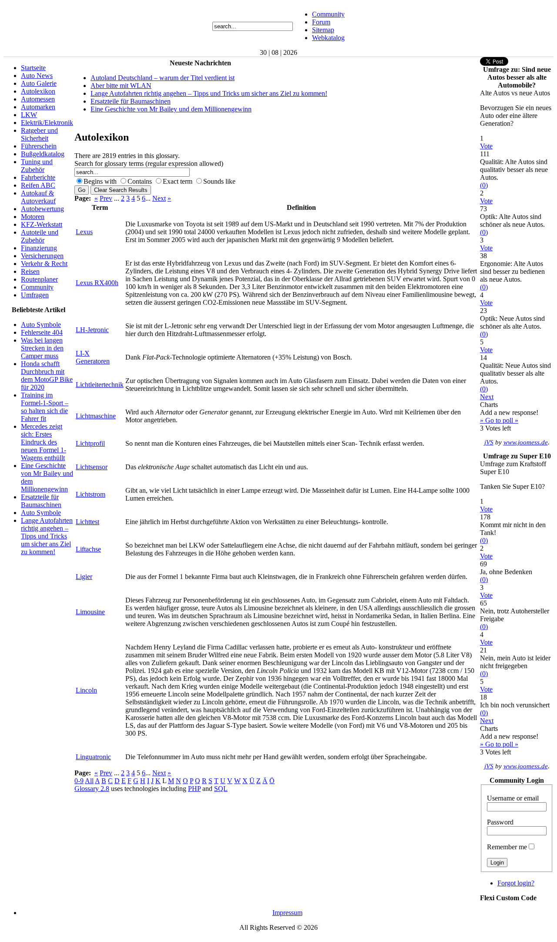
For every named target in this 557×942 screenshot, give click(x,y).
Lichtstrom (90, 494)
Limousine (90, 612)
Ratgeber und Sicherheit (39, 134)
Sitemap (323, 30)
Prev (106, 198)
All (89, 780)
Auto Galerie (39, 83)
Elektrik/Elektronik (47, 122)
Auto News (37, 75)
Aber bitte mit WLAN (121, 85)
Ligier (84, 576)
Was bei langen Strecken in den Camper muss (42, 348)
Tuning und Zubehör (37, 165)
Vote (486, 146)
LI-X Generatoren (93, 357)
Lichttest (87, 521)
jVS (488, 442)
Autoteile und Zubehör (39, 236)
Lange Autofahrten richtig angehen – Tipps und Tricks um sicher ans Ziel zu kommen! (47, 536)
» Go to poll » (499, 420)
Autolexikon (38, 91)
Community (328, 14)
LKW (29, 114)
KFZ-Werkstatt (41, 224)
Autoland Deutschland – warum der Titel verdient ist (163, 77)
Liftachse (88, 549)
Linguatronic (93, 756)
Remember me (507, 847)
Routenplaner (39, 279)
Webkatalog (328, 37)
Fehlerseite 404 (42, 332)
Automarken (38, 107)
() (484, 185)
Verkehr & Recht (44, 263)
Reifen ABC (38, 185)
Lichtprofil (90, 443)
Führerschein (39, 146)
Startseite (33, 67)
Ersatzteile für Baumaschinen (41, 500)
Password (500, 822)
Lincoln (86, 690)
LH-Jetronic (92, 329)
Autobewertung (42, 208)
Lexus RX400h (97, 282)
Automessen (38, 99)
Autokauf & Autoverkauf (38, 197)
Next (159, 198)
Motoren (32, 216)
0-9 (79, 780)
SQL (221, 788)
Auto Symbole (41, 324)
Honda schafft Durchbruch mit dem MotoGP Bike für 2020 (47, 375)
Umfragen (35, 295)
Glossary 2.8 (91, 788)
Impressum (287, 912)
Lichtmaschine (96, 416)
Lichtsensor (91, 467)
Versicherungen (42, 255)
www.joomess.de (525, 442)
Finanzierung (39, 248)
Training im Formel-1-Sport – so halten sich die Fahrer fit (44, 406)
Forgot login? (515, 883)
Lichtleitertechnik (100, 384)
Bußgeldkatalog (42, 154)
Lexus (84, 232)
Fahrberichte (38, 177)
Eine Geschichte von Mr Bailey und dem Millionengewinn (171, 109)
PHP (194, 788)
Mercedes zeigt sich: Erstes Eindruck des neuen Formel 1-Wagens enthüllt (43, 442)
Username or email (513, 798)
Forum (321, 22)
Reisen (30, 271)
